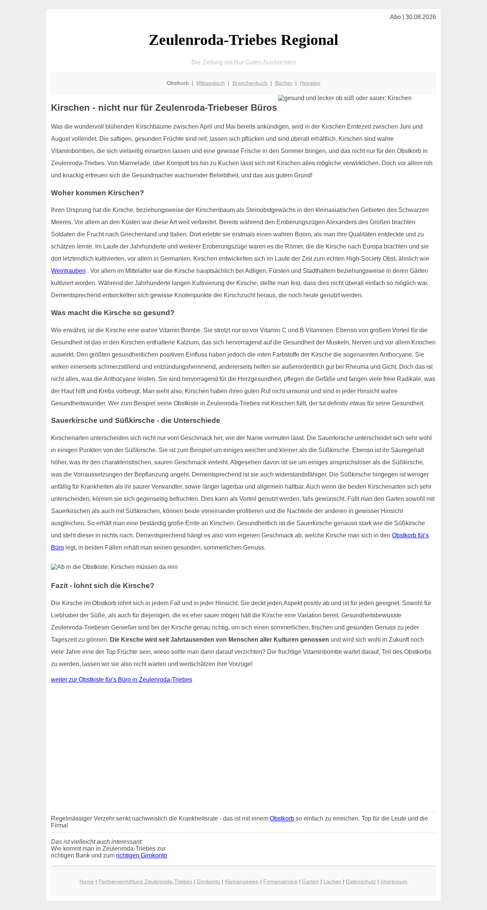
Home (87, 881)
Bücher (283, 83)
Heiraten (310, 83)
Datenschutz (361, 881)
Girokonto (208, 881)
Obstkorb (282, 818)
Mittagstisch (210, 83)
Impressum (393, 881)
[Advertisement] (243, 749)
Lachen (332, 881)
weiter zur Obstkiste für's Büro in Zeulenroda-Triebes (121, 679)
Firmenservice (280, 881)
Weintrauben (68, 271)
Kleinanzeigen (242, 881)
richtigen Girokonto (141, 855)
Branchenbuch (249, 83)
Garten (310, 881)
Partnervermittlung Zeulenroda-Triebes (145, 881)
